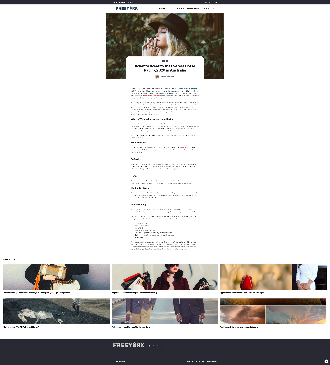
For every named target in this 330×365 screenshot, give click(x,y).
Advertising (122, 2)
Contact (130, 2)
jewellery (185, 147)
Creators (162, 9)
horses (146, 96)
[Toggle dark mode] (326, 361)
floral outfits (150, 181)
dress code (167, 242)
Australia (166, 93)
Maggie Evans (170, 76)
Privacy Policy (200, 361)
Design (179, 9)
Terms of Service (212, 361)
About (115, 2)
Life (205, 9)
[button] (212, 9)
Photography (193, 9)
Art (169, 9)
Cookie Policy (190, 361)
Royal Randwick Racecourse (153, 93)
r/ (167, 60)
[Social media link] (206, 2)
